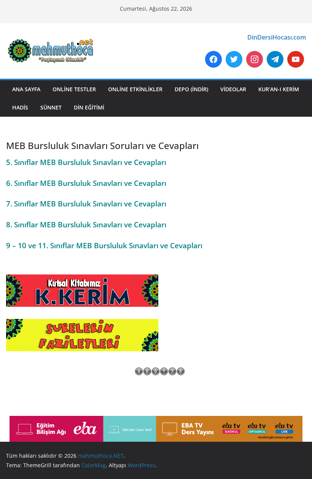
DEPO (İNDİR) (191, 89)
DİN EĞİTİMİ (89, 107)
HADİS (20, 107)
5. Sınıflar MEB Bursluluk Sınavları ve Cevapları (86, 162)
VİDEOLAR (233, 89)
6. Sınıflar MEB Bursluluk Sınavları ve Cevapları (86, 183)
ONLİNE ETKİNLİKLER (135, 89)
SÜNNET (51, 107)
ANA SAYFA (26, 89)
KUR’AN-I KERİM (278, 89)
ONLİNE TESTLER (74, 89)
